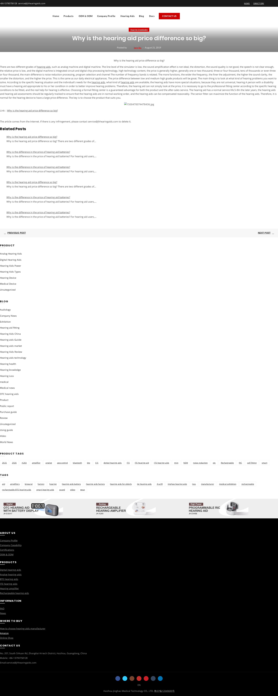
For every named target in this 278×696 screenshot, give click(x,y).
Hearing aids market (11, 345)
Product (4, 399)
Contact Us (169, 16)
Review (4, 417)
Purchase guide (8, 411)
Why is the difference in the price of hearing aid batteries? (38, 151)
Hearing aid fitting (9, 327)
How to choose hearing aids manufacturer (22, 628)
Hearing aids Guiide (10, 339)
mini (176, 462)
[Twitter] (124, 678)
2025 (4, 462)
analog (49, 462)
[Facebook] (117, 678)
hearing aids (44, 66)
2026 (14, 462)
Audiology (5, 309)
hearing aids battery (71, 484)
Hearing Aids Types (10, 271)
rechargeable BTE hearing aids (16, 489)
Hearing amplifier (9, 588)
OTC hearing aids (9, 393)
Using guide (6, 430)
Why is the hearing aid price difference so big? (32, 110)
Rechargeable (227, 462)
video (72, 489)
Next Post (264, 232)
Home (56, 16)
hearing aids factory (95, 484)
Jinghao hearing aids (177, 484)
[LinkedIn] (160, 678)
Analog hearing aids (11, 574)
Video (3, 435)
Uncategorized (8, 289)
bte (88, 462)
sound (62, 489)
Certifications (7, 549)
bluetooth (77, 462)
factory (41, 484)
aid (3, 484)
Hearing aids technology (13, 357)
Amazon (4, 633)
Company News (8, 315)
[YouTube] (139, 678)
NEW (185, 462)
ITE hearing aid (142, 462)
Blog (141, 16)
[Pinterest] (146, 678)
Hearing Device (8, 277)
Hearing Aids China (10, 333)
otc (214, 462)
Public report (7, 406)
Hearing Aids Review (11, 351)
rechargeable (247, 484)
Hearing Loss (7, 375)
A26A (24, 462)
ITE (128, 462)
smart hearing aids (45, 489)
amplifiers (15, 484)
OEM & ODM (86, 16)
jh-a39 (160, 484)
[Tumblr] (153, 678)
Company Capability (11, 545)
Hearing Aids (127, 16)
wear (82, 489)
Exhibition (5, 321)
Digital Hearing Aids (10, 259)
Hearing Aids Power (10, 265)
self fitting (252, 462)
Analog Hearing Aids (11, 253)
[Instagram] (132, 678)
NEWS (247, 3)
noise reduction (200, 462)
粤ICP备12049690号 (164, 690)
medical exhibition (227, 484)
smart (264, 462)
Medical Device (8, 283)
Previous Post (16, 232)
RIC (240, 462)
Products (68, 16)
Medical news (7, 387)
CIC (96, 462)
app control (62, 462)
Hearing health (8, 363)
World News (6, 442)
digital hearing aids (113, 462)
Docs (151, 16)
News (3, 613)
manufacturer (207, 484)
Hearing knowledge (139, 29)
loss (194, 484)
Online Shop (6, 637)
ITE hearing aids (161, 462)
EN (139, 685)
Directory (258, 3)
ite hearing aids (144, 484)
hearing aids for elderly (121, 484)
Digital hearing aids (10, 569)
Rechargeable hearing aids (14, 593)
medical (4, 381)
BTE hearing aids (9, 579)
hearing (53, 484)
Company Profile (106, 16)
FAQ (2, 608)
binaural (28, 484)
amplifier (36, 462)
